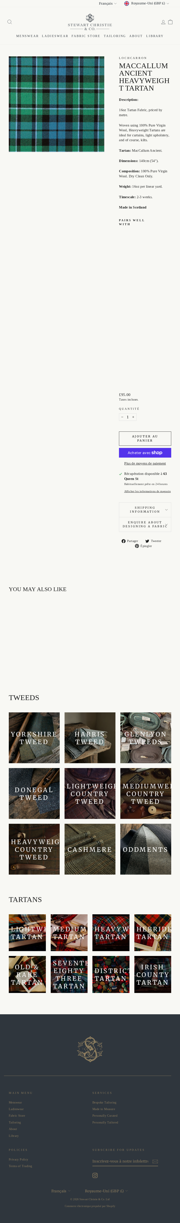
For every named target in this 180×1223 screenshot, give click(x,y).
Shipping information (145, 509)
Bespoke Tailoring (104, 1102)
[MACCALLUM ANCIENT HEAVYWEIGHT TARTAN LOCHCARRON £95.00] (124, 303)
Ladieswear (55, 36)
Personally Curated (104, 1115)
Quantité (129, 408)
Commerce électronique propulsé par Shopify (90, 1206)
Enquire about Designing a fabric (145, 524)
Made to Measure (103, 1109)
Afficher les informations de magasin (147, 491)
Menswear (27, 36)
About (136, 36)
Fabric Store (86, 36)
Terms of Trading (20, 1166)
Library (155, 36)
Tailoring (115, 36)
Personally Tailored (105, 1122)
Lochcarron (133, 58)
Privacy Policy (18, 1159)
